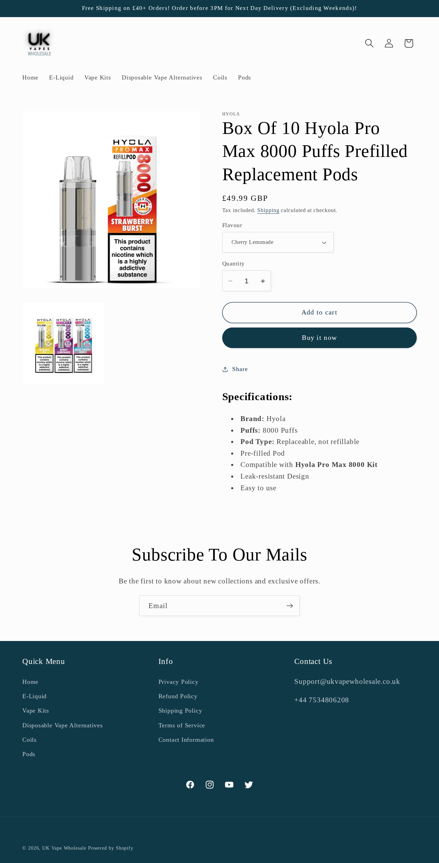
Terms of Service (181, 725)
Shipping (268, 210)
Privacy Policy (178, 681)
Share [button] (240, 369)
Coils (29, 739)
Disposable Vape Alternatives (62, 725)
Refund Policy (178, 696)
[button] (369, 43)
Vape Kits (35, 710)
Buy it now (319, 338)
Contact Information (186, 739)
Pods (28, 754)
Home (30, 681)
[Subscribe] (289, 605)
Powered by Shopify (110, 848)
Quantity (233, 264)
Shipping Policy (180, 710)
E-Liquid (34, 696)
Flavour (232, 225)
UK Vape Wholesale (64, 848)
